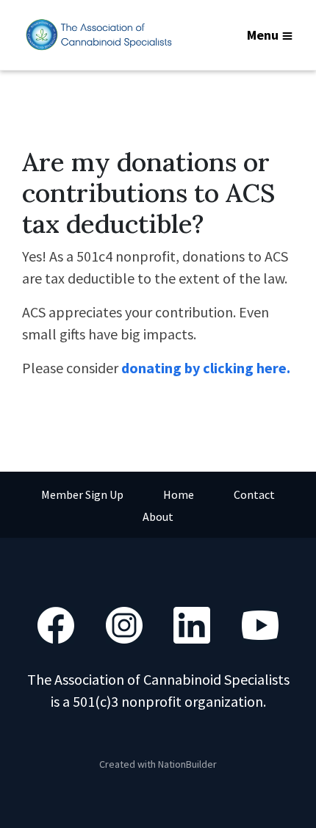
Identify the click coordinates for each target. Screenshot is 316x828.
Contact (254, 494)
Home (178, 494)
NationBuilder (187, 764)
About (158, 516)
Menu (263, 34)
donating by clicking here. (205, 368)
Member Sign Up (82, 494)
